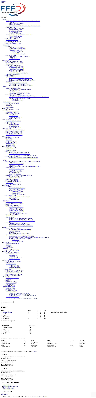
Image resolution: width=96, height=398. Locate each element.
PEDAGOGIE (9, 42)
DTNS (4, 86)
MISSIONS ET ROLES (14, 90)
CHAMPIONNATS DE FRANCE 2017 (18, 73)
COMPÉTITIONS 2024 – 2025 (16, 66)
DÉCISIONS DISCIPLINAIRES (13, 43)
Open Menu (3, 17)
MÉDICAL (6, 108)
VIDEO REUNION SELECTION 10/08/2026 (19, 154)
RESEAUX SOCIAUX (11, 150)
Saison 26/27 (6, 136)
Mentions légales (38, 396)
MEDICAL (8, 140)
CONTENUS (9, 105)
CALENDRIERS (7, 128)
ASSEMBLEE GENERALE (15, 36)
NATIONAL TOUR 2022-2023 (16, 69)
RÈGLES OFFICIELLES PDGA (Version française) (21, 79)
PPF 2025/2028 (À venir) (17, 100)
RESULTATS (6, 111)
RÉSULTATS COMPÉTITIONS (13, 65)
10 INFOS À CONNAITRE (12, 109)
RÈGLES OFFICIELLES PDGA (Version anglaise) (20, 78)
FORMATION (6, 102)
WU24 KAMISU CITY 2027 (12, 156)
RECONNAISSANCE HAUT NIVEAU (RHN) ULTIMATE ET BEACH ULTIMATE (29, 97)
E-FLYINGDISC (4, 394)
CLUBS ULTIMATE (14, 124)
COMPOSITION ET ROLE (15, 31)
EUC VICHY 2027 (10, 151)
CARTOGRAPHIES (11, 123)
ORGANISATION (10, 27)
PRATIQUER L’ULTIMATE (15, 50)
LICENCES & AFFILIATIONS (13, 121)
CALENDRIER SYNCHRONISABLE (15, 130)
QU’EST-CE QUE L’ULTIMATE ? (17, 47)
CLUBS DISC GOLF (14, 126)
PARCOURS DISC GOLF (15, 127)
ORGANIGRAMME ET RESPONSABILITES (20, 89)
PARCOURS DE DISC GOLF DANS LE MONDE (21, 85)
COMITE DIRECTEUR (14, 37)
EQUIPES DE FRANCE (9, 146)
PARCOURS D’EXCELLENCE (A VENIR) (19, 93)
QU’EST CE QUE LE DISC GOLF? (14, 62)
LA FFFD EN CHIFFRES (15, 33)
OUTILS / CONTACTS (14, 24)
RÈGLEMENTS (10, 76)
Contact (35, 351)
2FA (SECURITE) (10, 145)
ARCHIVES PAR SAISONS (12, 113)
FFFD (4, 19)
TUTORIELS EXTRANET (12, 137)
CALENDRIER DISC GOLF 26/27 (14, 135)
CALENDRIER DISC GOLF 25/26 (14, 133)
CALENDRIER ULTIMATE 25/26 (14, 131)
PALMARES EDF (10, 149)
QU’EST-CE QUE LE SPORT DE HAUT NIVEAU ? (21, 95)
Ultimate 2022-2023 (13, 116)
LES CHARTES (13, 22)
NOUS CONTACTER (8, 388)
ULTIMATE (6, 45)
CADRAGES (9, 138)
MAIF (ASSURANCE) (11, 141)
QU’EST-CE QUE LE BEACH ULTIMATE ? (19, 56)
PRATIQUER (9, 81)
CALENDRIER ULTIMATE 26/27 (14, 132)
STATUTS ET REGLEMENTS (13, 41)
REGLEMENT (12, 92)
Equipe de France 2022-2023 (15, 117)
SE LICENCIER (7, 119)
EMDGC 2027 (9, 64)
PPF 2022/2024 (15, 99)
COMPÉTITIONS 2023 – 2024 (16, 67)
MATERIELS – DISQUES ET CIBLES (18, 83)
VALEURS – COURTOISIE (12, 74)
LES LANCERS (15, 52)
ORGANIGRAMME (14, 32)
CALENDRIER (9, 107)
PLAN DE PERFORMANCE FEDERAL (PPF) (20, 98)
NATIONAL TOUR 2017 (15, 71)
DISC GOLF (6, 60)
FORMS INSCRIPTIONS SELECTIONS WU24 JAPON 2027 (23, 157)
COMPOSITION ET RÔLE (12, 103)
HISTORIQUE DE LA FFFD (15, 29)
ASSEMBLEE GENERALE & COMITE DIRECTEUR (19, 35)
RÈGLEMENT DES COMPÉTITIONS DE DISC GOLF (22, 80)
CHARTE (8, 104)
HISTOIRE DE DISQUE (12, 38)
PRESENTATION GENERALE (16, 28)
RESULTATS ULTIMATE (12, 112)
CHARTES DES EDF (11, 147)
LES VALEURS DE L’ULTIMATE (17, 48)
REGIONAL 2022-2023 (14, 118)
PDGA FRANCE (10, 75)
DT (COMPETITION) (11, 142)
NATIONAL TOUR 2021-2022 (16, 70)
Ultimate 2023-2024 (13, 114)
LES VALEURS (13, 57)
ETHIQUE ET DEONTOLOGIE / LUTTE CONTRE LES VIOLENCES (23, 21)
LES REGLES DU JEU (17, 51)
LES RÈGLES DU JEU (14, 59)
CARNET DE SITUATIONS (18, 54)
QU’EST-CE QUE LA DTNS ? (13, 88)
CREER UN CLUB (10, 122)
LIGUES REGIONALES (12, 40)
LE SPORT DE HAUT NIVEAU (13, 94)
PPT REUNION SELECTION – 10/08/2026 (19, 152)
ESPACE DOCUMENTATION (16, 23)
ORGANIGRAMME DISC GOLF (14, 61)
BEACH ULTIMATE (11, 55)
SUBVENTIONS (10, 143)
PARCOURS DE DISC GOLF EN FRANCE (19, 84)
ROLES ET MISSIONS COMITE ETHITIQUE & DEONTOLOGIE (24, 26)
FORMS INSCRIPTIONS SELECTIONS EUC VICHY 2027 (23, 155)
